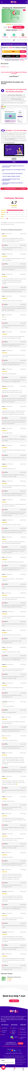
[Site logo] (14, 2)
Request (13, 1032)
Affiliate (16, 1037)
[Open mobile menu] (1, 2)
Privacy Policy (23, 1032)
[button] (14, 166)
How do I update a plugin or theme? (11, 176)
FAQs (3, 1034)
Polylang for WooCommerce (14, 977)
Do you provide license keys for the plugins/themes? (11, 179)
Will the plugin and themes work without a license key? (12, 183)
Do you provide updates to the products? (12, 173)
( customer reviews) (17, 24)
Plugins (7, 66)
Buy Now (18, 27)
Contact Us (14, 1028)
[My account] (26, 2)
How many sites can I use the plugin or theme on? (13, 170)
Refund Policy (23, 1034)
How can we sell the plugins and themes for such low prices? (13, 166)
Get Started (4, 1028)
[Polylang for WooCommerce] (4, 979)
